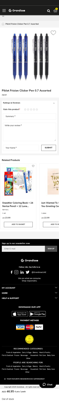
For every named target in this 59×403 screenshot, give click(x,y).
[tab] (29, 103)
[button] (53, 33)
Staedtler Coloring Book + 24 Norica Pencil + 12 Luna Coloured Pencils (17, 205)
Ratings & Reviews (11, 103)
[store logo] (17, 10)
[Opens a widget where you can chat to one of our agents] (47, 385)
